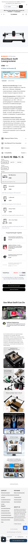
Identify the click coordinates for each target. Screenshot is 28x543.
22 (19, 52)
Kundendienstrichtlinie (6, 512)
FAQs (2, 522)
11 (7, 52)
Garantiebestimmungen (6, 515)
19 (16, 52)
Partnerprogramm (18, 499)
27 (25, 52)
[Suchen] (4, 14)
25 (23, 52)
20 (17, 52)
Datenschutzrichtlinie (5, 519)
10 (5, 52)
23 (21, 52)
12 (8, 52)
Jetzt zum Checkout (14, 289)
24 (22, 52)
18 (15, 52)
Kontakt (2, 504)
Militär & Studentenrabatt (19, 492)
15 (11, 52)
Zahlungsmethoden (5, 510)
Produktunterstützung (5, 499)
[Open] (3, 539)
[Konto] (23, 14)
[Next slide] (25, 318)
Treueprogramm (17, 497)
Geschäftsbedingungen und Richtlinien (14, 532)
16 (12, 52)
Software (3, 497)
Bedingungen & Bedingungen (7, 517)
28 (26, 52)
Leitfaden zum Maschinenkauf (7, 495)
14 (10, 52)
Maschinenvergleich (5, 492)
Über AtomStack (17, 501)
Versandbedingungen (5, 508)
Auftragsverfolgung (5, 501)
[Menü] (1, 14)
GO (21, 6)
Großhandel (16, 495)
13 (9, 52)
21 (18, 52)
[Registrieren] (25, 523)
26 (24, 52)
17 (14, 52)
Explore (23, 148)
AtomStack (16, 529)
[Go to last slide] (2, 318)
